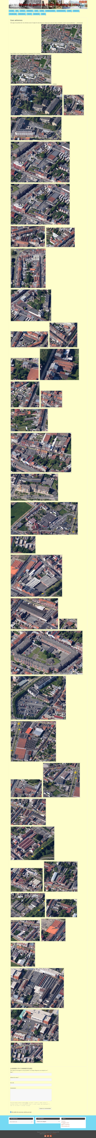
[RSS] (85, 2)
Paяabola (48, 1133)
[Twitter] (83, 2)
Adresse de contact (14, 1077)
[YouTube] (80, 2)
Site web (12, 1082)
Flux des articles (65, 1122)
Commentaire (13, 1088)
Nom (11, 1072)
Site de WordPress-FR (65, 1126)
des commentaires (65, 1124)
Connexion (63, 1121)
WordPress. (53, 1133)
